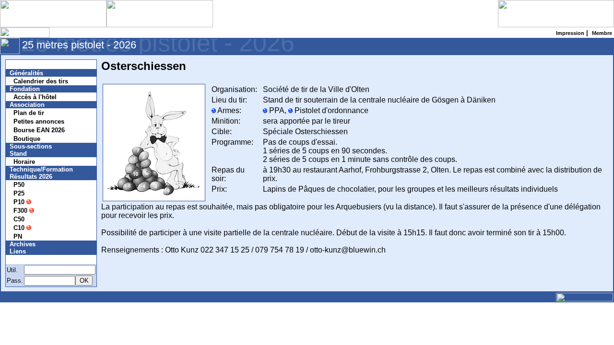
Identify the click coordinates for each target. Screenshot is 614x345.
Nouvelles (30, 64)
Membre (27, 259)
